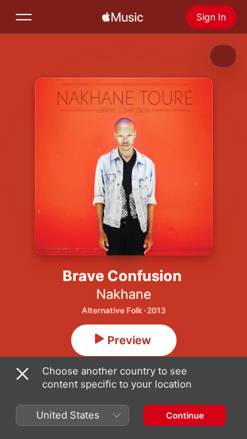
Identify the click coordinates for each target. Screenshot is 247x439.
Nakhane (123, 294)
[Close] (22, 374)
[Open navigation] (23, 17)
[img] (122, 17)
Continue (185, 415)
